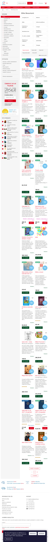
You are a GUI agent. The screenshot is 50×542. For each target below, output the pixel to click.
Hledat (30, 3)
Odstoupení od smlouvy (7, 512)
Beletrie (5, 20)
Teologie (6, 41)
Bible (5, 22)
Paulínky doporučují (7, 63)
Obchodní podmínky (6, 505)
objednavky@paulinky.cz (33, 499)
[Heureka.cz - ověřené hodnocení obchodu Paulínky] (10, 112)
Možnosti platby (5, 498)
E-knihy (4, 42)
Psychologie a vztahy (8, 34)
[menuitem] (3, 7)
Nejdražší (41, 50)
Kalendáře (6, 53)
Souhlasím (41, 533)
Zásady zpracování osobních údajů (8, 104)
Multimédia (5, 46)
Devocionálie (5, 55)
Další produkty (6, 48)
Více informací (19, 535)
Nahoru (35, 475)
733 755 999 (30, 501)
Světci (5, 39)
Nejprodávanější (26, 52)
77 (37, 472)
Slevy (3, 500)
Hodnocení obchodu (6, 510)
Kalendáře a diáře (6, 49)
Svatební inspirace (7, 72)
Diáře (5, 51)
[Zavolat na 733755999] (8, 3)
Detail (31, 222)
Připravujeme (6, 67)
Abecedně (34, 52)
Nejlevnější (34, 50)
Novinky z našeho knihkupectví (9, 70)
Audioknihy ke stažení (7, 44)
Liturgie (5, 27)
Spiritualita (6, 37)
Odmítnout (33, 533)
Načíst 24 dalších (34, 468)
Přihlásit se (10, 100)
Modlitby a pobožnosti (9, 30)
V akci (4, 65)
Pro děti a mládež (8, 32)
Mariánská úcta (7, 28)
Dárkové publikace (8, 23)
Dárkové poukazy (6, 68)
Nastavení (8, 539)
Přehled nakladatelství (7, 76)
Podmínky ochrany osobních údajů (9, 507)
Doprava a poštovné (6, 502)
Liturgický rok (7, 18)
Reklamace (4, 503)
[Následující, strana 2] (34, 472)
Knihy (4, 16)
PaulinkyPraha (31, 503)
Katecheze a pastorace (9, 25)
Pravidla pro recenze (6, 508)
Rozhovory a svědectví (9, 35)
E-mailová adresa (9, 95)
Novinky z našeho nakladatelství (10, 61)
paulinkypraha (31, 506)
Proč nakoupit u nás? (6, 513)
